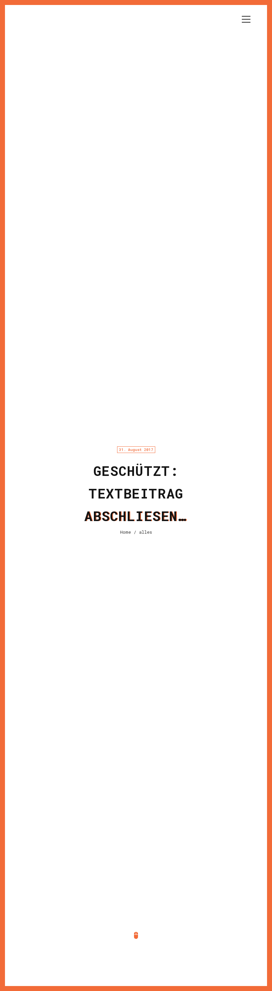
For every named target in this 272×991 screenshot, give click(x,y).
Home (125, 532)
